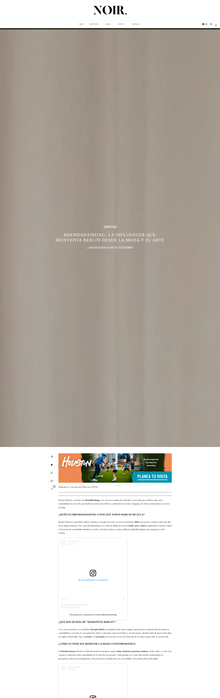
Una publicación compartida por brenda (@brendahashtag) (93, 615)
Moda (108, 24)
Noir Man (135, 24)
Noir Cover (93, 24)
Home (81, 24)
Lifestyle (121, 24)
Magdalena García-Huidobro (111, 247)
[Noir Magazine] (110, 10)
